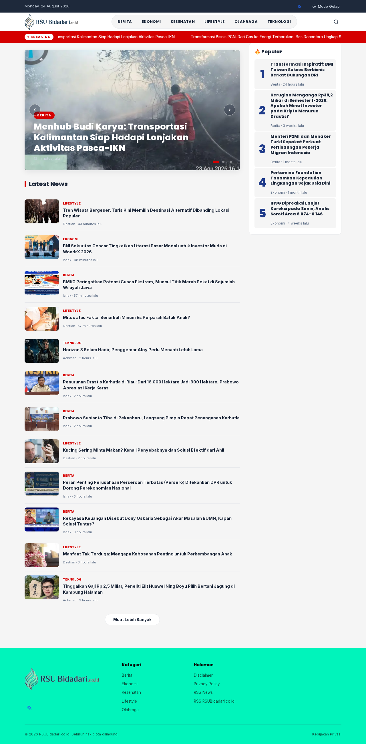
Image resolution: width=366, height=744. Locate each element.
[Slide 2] (223, 161)
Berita (125, 21)
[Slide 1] (215, 161)
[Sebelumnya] (35, 110)
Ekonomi (151, 21)
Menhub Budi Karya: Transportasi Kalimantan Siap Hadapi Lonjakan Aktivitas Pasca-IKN (89, 37)
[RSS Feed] (299, 6)
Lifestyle (214, 21)
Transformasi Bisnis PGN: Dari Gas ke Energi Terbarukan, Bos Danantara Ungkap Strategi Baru (271, 37)
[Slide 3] (230, 161)
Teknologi (279, 21)
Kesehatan (183, 21)
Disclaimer (203, 675)
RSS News (203, 692)
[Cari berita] (336, 21)
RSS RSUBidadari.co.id (214, 701)
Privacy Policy (207, 684)
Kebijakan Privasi (326, 734)
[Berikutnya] (229, 110)
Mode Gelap (329, 6)
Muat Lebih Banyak (132, 619)
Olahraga (246, 21)
